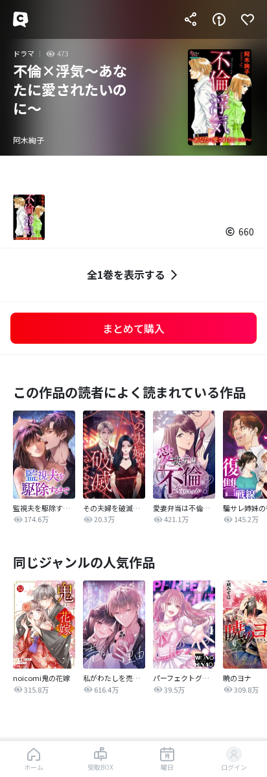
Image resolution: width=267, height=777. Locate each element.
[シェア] (190, 19)
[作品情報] (219, 19)
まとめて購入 (133, 328)
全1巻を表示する (126, 274)
